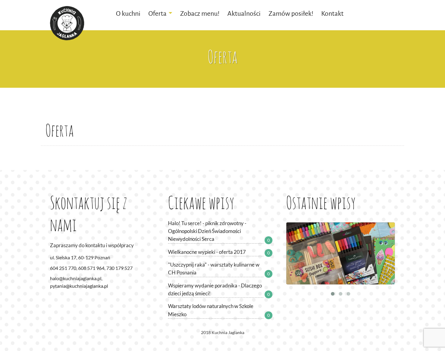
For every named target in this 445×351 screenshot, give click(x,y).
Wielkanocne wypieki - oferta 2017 (207, 252)
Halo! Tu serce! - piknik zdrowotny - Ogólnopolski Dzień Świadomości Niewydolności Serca (207, 231)
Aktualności (244, 13)
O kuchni (128, 13)
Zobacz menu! (199, 13)
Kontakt (332, 13)
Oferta (157, 13)
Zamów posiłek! (291, 13)
